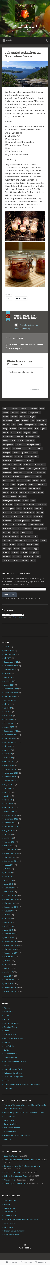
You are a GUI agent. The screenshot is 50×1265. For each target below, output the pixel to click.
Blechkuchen (7, 421)
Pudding (40, 513)
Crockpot (42, 425)
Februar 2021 (10, 807)
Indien (5, 469)
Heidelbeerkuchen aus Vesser (17, 1135)
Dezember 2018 (11, 895)
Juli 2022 (7, 746)
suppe (23, 533)
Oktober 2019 (10, 857)
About (6, 1019)
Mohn (5, 497)
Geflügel (7, 1050)
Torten (43, 541)
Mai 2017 (8, 968)
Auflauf (5, 413)
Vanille (16, 549)
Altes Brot (14, 409)
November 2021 (11, 773)
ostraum (7, 1204)
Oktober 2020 (10, 822)
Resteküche (38, 517)
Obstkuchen (7, 505)
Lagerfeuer (22, 485)
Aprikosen (33, 409)
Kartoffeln (29, 473)
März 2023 (8, 719)
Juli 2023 (7, 704)
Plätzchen (13, 513)
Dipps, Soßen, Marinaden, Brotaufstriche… (22, 1084)
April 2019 (8, 880)
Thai (35, 537)
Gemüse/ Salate (10, 1027)
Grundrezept (7, 457)
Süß (30, 533)
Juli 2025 (7, 658)
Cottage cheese (30, 425)
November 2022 (11, 734)
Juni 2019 (8, 872)
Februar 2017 (10, 979)
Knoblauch (37, 477)
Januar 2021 (9, 811)
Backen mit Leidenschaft (14, 1231)
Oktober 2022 (10, 738)
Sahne (5, 525)
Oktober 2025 (10, 654)
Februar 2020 (10, 842)
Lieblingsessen (34, 489)
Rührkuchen (36, 521)
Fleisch (20, 441)
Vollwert (24, 553)
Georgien (6, 453)
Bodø (17, 421)
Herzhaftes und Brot (13, 1069)
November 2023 (11, 692)
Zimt (38, 557)
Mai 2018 (8, 922)
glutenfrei (25, 453)
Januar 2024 (9, 685)
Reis (22, 517)
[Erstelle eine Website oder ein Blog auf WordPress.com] (25, 1245)
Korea (19, 481)
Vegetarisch (26, 549)
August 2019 (9, 865)
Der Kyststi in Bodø (12, 1172)
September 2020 (11, 826)
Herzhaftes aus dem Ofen (12, 465)
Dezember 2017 (11, 941)
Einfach (5, 433)
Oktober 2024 (10, 669)
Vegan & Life (9, 1223)
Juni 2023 (8, 708)
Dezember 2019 (11, 849)
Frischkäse (19, 445)
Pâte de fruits (10, 1180)
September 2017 (11, 953)
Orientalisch (42, 505)
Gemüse (38, 449)
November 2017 (11, 945)
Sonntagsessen (39, 529)
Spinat (15, 533)
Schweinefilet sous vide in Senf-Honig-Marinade (25, 1105)
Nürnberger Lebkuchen (14, 1183)
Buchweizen (41, 421)
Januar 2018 (9, 937)
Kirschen (6, 477)
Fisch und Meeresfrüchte (15, 1061)
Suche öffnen (45, 40)
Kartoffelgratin (15, 348)
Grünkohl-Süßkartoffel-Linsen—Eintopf (26, 345)
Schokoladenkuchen (36, 525)
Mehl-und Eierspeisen (13, 1076)
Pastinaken (28, 509)
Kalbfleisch (7, 473)
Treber (12, 544)
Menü (9, 40)
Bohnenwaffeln (10, 1124)
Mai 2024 (8, 677)
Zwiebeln (24, 561)
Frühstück (6, 449)
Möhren (13, 497)
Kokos (12, 481)
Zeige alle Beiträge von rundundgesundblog (26, 327)
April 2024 (8, 681)
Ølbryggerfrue (10, 1200)
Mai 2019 (8, 876)
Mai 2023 (8, 711)
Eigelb (43, 429)
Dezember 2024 (11, 662)
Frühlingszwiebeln (33, 445)
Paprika (11, 509)
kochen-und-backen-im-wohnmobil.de (21, 1219)
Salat (12, 525)
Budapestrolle (10, 1131)
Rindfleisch (7, 521)
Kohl (4, 481)
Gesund (16, 453)
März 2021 (8, 803)
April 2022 (8, 757)
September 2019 (11, 861)
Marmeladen (24, 493)
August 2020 (9, 830)
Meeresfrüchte (38, 493)
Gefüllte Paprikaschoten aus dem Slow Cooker (24, 1112)
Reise (29, 517)
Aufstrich (14, 413)
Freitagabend (8, 445)
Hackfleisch (7, 461)
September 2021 (11, 780)
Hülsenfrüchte (39, 465)
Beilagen (32, 417)
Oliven (17, 505)
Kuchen (35, 481)
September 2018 (11, 907)
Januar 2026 (9, 650)
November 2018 (11, 899)
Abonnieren (9, 595)
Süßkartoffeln (25, 537)
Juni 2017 (8, 964)
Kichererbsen (40, 473)
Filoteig (5, 441)
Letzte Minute (21, 489)
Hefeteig (30, 461)
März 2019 (8, 884)
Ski (19, 529)
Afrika (5, 409)
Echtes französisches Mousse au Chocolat (22, 1159)
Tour (5, 544)
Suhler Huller (9, 1120)
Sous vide (6, 533)
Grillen (34, 453)
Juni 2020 (8, 834)
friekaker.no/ (9, 1208)
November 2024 (11, 666)
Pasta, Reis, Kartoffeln (13, 1038)
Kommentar (34, 389)
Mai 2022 (8, 753)
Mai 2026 (8, 646)
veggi (36, 549)
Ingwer (13, 469)
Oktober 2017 (10, 949)
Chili (13, 425)
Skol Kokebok (10, 1211)
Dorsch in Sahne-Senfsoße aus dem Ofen (22, 1166)
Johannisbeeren (40, 469)
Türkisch (21, 544)
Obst (33, 501)
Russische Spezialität (21, 521)
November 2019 (11, 853)
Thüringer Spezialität (21, 541)
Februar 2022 (10, 761)
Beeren (22, 417)
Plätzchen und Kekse (27, 513)
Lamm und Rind (10, 1057)
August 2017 (9, 956)
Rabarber (14, 517)
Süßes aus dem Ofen (10, 537)
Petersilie (38, 509)
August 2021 (9, 784)
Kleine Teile (16, 477)
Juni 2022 (8, 750)
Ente (34, 433)
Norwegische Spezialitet (11, 501)
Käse (43, 481)
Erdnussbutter (8, 437)
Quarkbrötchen (10, 1156)
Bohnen (25, 421)
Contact (7, 1015)
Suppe (6, 1030)
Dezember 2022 (11, 731)
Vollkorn (15, 553)
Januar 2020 (9, 845)
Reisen (7, 1008)
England (27, 433)
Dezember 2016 (11, 987)
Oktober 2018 (10, 903)
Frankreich (30, 441)
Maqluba (7, 1139)
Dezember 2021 (11, 769)
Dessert (13, 429)
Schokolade (21, 525)
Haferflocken (18, 461)
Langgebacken (8, 489)
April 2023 (8, 715)
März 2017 (8, 976)
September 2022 (11, 742)
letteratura (8, 1227)
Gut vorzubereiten (31, 457)
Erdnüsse (20, 437)
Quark (5, 517)
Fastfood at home (32, 437)
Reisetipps (8, 1011)
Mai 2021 (8, 796)
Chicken (6, 425)
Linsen (5, 493)
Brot (32, 421)
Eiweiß (19, 433)
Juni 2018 (8, 918)
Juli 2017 (7, 960)
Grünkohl (18, 457)
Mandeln (14, 493)
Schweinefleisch (8, 529)
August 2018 (9, 911)
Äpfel (33, 561)
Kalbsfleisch (18, 473)
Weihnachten (28, 557)
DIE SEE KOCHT (10, 1215)
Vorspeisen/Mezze (12, 1023)
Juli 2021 (7, 788)
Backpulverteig (34, 413)
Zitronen (6, 561)
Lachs (13, 485)
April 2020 (8, 838)
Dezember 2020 (11, 815)
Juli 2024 (7, 673)
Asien (42, 409)
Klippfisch (27, 477)
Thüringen (7, 541)
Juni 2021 (8, 792)
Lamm (31, 485)
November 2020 (11, 819)
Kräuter (27, 481)
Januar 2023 (9, 727)
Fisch (13, 441)
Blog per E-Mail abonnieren (16, 574)
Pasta (19, 509)
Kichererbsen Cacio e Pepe (15, 1176)
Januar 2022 (9, 765)
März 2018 (8, 930)
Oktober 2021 (10, 777)
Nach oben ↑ (25, 1248)
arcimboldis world (11, 1234)
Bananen (14, 417)
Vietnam (6, 553)
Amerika (23, 409)
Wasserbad (17, 557)
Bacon (5, 417)
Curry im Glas (9, 1116)
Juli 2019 (7, 868)
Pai (4, 509)
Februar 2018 (10, 933)
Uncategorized (32, 544)
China (20, 425)
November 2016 (11, 991)
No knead (22, 497)
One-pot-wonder (28, 505)
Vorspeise (33, 553)
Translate (21, 617)
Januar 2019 (9, 891)
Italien (21, 469)
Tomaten (35, 541)
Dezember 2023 (11, 688)
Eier (36, 429)
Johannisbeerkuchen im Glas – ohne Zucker (23, 54)
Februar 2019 (10, 888)
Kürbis (5, 485)
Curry (5, 429)
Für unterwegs (18, 449)
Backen (23, 413)
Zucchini (15, 561)
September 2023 (11, 700)
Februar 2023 (10, 723)
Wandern (6, 557)
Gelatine (29, 449)
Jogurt (29, 469)
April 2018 (8, 926)
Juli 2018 (7, 914)
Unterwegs (7, 549)
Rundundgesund (25, 27)
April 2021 (8, 800)
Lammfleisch (41, 485)
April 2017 (8, 972)
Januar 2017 (9, 983)
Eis (12, 433)
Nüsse (25, 501)
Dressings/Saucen (25, 429)
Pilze (4, 513)
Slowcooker (27, 529)
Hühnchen (27, 465)
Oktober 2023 (10, 696)
